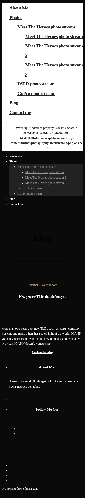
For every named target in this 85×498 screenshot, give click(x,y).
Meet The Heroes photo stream (46, 26)
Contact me (20, 112)
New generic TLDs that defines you (42, 297)
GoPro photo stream (36, 93)
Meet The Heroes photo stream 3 (45, 183)
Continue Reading (42, 352)
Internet (33, 284)
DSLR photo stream (35, 83)
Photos (15, 17)
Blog (13, 102)
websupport (49, 284)
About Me (18, 7)
